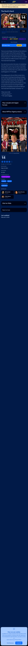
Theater (23, 31)
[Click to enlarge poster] (14, 134)
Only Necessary (10, 643)
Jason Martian (16, 153)
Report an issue (6, 210)
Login (26, 1)
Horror (9, 181)
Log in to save (4, 31)
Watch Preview (15, 20)
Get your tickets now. (13, 6)
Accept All (19, 643)
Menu (5, 1)
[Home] (14, 2)
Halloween (4, 185)
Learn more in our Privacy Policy (14, 639)
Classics (4, 181)
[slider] (1, 161)
